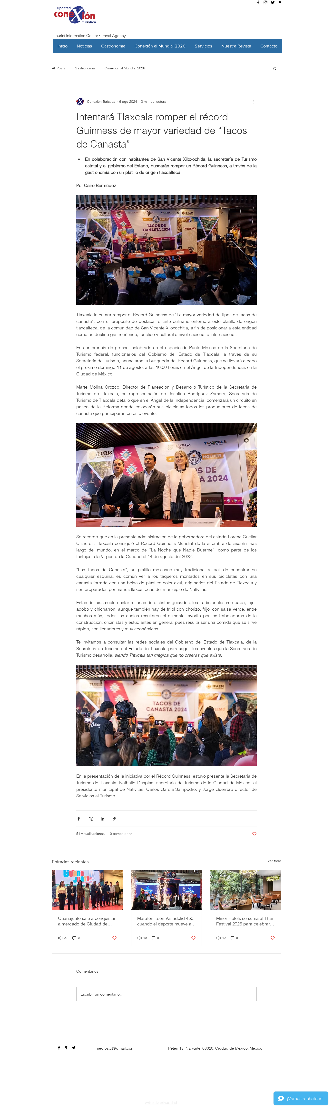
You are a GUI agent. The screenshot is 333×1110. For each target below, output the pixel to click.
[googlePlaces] (280, 2)
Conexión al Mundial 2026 (125, 68)
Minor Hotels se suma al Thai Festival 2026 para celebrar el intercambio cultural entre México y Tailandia (245, 921)
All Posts (58, 68)
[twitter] (272, 2)
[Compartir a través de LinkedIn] (102, 818)
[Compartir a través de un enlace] (114, 818)
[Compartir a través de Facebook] (78, 818)
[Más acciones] (254, 102)
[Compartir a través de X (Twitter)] (90, 818)
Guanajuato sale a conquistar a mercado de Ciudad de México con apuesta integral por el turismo (87, 921)
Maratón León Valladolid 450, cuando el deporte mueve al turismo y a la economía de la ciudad (166, 921)
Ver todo (274, 861)
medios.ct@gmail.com (115, 1048)
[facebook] (258, 2)
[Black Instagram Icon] (265, 2)
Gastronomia (85, 68)
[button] (275, 68)
